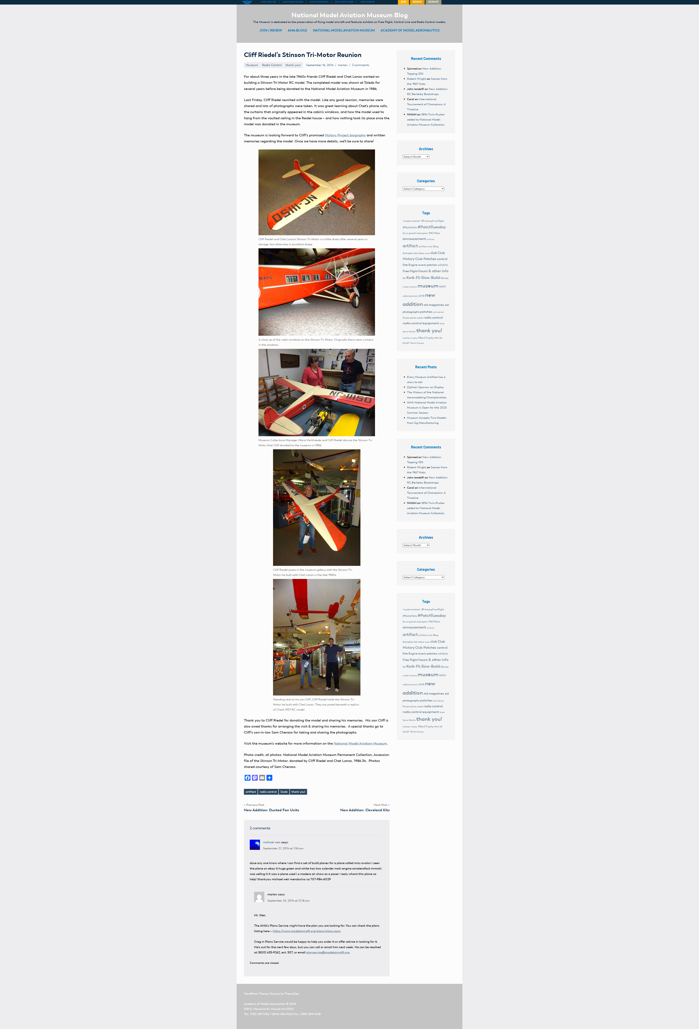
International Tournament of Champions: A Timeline (426, 104)
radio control (268, 791)
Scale (284, 791)
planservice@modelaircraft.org (328, 952)
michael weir (272, 842)
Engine (413, 265)
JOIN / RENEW (270, 30)
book (427, 253)
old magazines (434, 305)
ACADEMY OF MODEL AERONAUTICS (410, 30)
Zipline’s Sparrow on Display (425, 387)
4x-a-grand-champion (415, 233)
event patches (427, 265)
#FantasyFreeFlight (432, 220)
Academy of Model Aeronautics (264, 1004)
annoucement (414, 238)
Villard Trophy (425, 337)
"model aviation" (412, 221)
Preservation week (413, 317)
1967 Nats (434, 233)
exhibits (443, 265)
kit (404, 278)
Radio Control (272, 65)
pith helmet (438, 312)
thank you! (293, 65)
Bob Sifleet (419, 253)
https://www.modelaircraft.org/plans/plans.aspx (307, 931)
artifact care (426, 246)
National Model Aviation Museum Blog (349, 15)
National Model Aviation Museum (360, 743)
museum (428, 285)
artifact (251, 791)
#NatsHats (410, 227)
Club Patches (425, 259)
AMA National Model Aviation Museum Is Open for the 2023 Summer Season (427, 407)
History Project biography (345, 135)
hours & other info (433, 271)
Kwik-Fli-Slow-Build (423, 277)
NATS (442, 286)
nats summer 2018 (413, 295)
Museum (252, 65)
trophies (406, 338)
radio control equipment (421, 323)
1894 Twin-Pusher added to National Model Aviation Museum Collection (426, 119)
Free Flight (410, 271)
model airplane (410, 286)
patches (426, 312)
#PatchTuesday (432, 226)
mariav (343, 65)
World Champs (417, 343)
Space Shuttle (409, 331)
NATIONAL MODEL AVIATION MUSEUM (344, 30)
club (433, 253)
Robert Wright (416, 78)
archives (430, 239)
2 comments (360, 65)
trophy (414, 338)
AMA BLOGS (297, 30)
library (445, 278)
